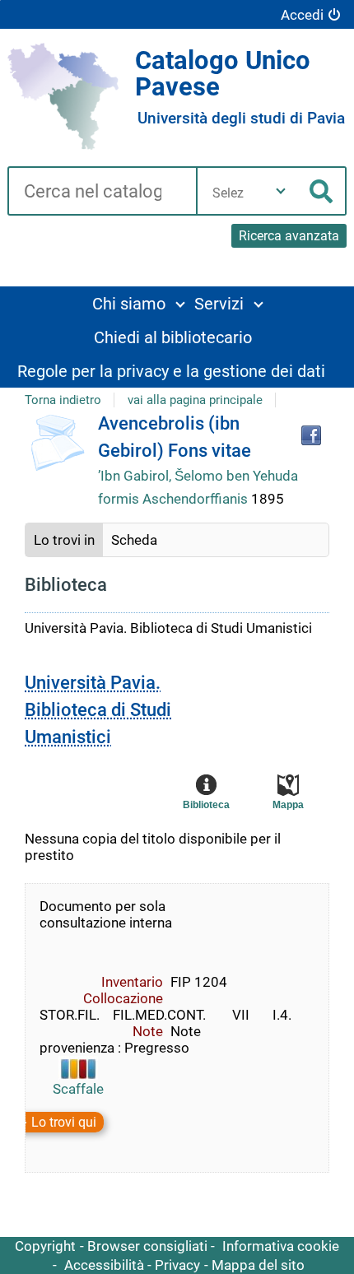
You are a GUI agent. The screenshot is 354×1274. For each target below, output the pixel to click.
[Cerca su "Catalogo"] (101, 192)
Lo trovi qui (63, 1122)
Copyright (45, 1246)
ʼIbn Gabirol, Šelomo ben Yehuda (198, 475)
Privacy (177, 1265)
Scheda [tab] (134, 540)
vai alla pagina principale (195, 400)
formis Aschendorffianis (174, 499)
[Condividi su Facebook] (311, 435)
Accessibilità (104, 1265)
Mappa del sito (258, 1265)
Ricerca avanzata (289, 236)
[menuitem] (138, 303)
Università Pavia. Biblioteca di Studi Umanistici (98, 709)
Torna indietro (63, 400)
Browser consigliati (147, 1246)
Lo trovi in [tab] (64, 540)
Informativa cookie (280, 1246)
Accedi (302, 15)
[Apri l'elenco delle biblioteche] (280, 191)
